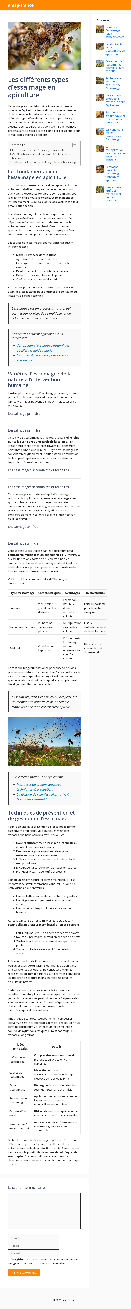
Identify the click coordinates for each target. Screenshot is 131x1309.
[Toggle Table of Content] (73, 145)
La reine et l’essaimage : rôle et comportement (114, 32)
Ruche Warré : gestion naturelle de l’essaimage (114, 83)
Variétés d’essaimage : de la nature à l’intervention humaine (41, 156)
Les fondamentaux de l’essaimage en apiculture (39, 150)
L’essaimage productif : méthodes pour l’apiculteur (115, 100)
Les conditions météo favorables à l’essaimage (114, 134)
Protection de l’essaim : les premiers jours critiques (114, 66)
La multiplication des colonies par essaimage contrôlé (115, 153)
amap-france (21, 5)
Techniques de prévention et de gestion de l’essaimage (44, 162)
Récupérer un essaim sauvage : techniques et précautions (115, 117)
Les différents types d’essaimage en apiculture (115, 49)
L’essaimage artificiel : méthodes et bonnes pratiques (113, 193)
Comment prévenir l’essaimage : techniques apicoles (113, 173)
